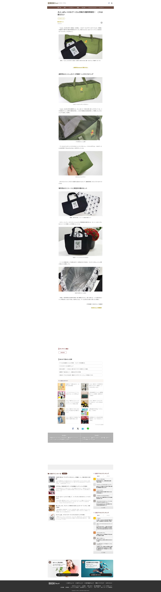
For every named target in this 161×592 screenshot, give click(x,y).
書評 (65, 7)
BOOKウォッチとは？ (76, 586)
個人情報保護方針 (97, 586)
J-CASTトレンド (79, 583)
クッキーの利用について (107, 586)
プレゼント (101, 7)
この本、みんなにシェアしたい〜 (64, 574)
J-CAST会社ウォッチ (89, 583)
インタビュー (71, 7)
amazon (63, 352)
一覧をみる (64, 473)
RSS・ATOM (96, 587)
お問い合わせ (89, 586)
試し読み (83, 7)
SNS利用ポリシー (83, 587)
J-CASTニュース (70, 583)
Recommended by (98, 424)
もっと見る (103, 507)
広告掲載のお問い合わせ (96, 574)
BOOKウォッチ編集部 (96, 307)
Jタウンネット (109, 583)
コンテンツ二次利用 (74, 587)
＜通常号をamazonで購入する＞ (80, 67)
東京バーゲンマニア (100, 583)
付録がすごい (61, 21)
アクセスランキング (92, 7)
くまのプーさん (61, 18)
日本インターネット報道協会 (106, 587)
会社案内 (84, 586)
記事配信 (67, 587)
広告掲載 (62, 587)
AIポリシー (90, 587)
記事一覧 (59, 7)
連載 (78, 7)
